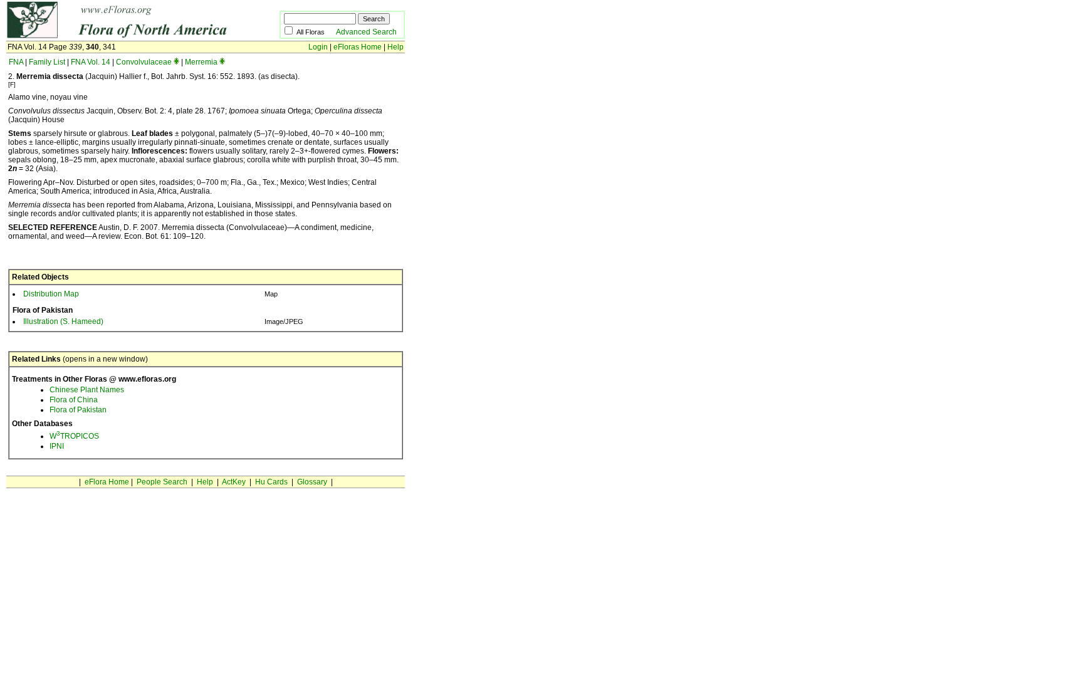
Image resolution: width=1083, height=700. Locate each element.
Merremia (201, 62)
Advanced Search (366, 32)
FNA (16, 62)
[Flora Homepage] (123, 36)
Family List (47, 62)
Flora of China (74, 399)
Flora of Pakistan (78, 409)
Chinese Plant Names (87, 389)
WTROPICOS (74, 436)
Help (395, 47)
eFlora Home (107, 482)
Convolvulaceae (144, 62)
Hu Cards (271, 482)
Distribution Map (51, 294)
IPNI (57, 446)
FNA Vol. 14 (90, 62)
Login (318, 47)
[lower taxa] (176, 62)
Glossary (312, 482)
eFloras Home (357, 47)
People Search (162, 482)
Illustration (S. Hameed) (63, 321)
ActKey (234, 482)
